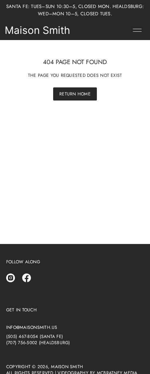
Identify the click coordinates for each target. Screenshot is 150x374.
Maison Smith (37, 30)
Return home (75, 94)
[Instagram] (11, 278)
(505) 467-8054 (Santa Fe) (34, 337)
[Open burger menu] (137, 30)
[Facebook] (27, 278)
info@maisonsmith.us (32, 327)
